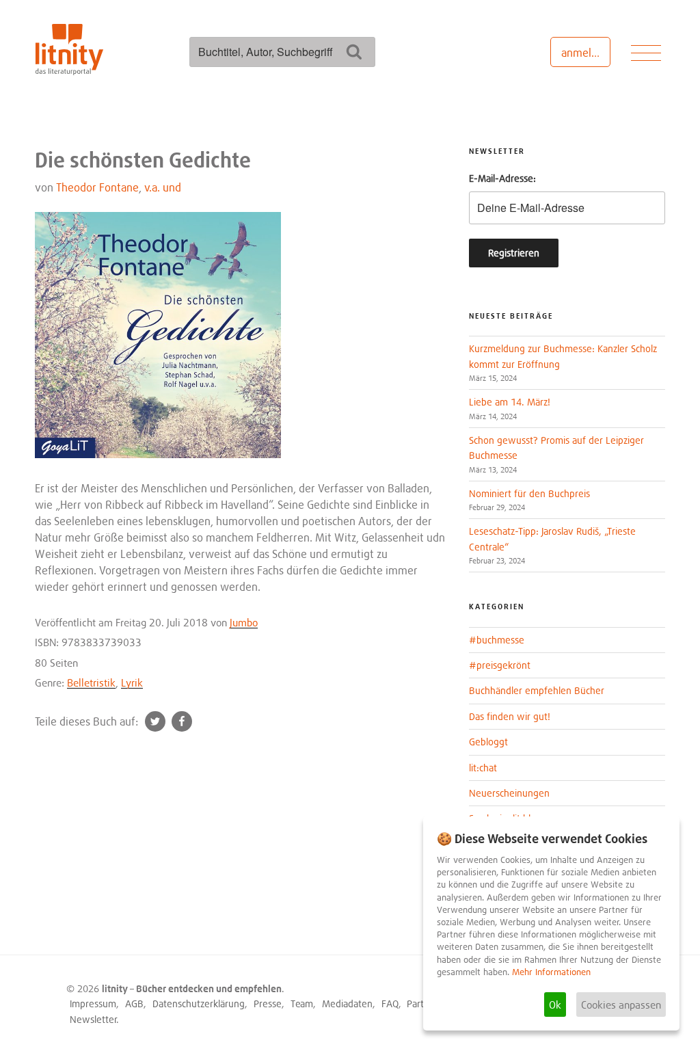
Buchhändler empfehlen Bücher (536, 690)
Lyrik (132, 682)
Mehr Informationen (551, 972)
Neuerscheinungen (509, 793)
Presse (268, 1003)
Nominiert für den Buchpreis (529, 493)
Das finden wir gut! (509, 716)
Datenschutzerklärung (198, 1003)
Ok (555, 1004)
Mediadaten (347, 1003)
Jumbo (244, 622)
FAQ (390, 1003)
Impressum (93, 1003)
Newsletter (93, 1019)
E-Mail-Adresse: (502, 178)
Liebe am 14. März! (509, 402)
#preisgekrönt (499, 665)
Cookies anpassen (621, 1004)
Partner (422, 1003)
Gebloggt (488, 741)
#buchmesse (496, 640)
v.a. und (162, 187)
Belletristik (91, 682)
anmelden (585, 52)
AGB (134, 1003)
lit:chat (483, 767)
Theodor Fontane (97, 187)
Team (302, 1003)
